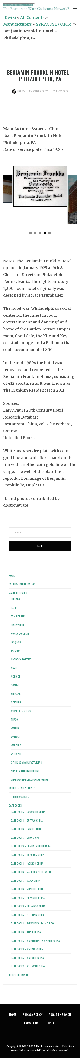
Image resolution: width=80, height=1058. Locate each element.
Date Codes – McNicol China (27, 889)
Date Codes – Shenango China (28, 906)
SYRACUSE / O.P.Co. (54, 24)
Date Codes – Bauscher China (28, 812)
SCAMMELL (16, 685)
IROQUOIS (16, 642)
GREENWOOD (17, 625)
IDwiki (9, 17)
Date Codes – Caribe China (26, 829)
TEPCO (14, 719)
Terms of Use (31, 1023)
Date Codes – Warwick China (27, 958)
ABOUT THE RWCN (18, 975)
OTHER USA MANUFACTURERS (26, 762)
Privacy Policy (32, 1014)
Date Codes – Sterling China (27, 915)
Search (40, 546)
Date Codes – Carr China (25, 837)
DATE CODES (15, 805)
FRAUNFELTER (18, 616)
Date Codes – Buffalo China (27, 820)
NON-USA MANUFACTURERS (25, 771)
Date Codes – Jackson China (27, 863)
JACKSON (15, 650)
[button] (30, 233)
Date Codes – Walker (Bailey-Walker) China (35, 940)
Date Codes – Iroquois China (27, 854)
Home (12, 575)
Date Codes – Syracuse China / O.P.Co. (32, 923)
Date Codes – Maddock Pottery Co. (31, 872)
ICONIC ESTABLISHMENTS (22, 788)
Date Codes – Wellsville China (28, 966)
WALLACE (15, 736)
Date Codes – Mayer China (25, 880)
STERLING (16, 702)
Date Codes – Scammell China (28, 897)
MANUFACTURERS (18, 593)
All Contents (32, 17)
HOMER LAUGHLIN (20, 633)
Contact (52, 1023)
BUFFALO (15, 599)
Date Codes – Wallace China (27, 949)
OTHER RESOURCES (19, 796)
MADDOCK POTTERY (21, 659)
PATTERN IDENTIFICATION (22, 584)
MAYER (14, 668)
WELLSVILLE (17, 754)
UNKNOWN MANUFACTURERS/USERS (29, 779)
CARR (14, 608)
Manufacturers (17, 24)
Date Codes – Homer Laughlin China (31, 846)
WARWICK (16, 745)
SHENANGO (16, 693)
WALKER (15, 728)
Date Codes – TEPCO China (26, 932)
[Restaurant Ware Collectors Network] (36, 6)
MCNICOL (15, 676)
